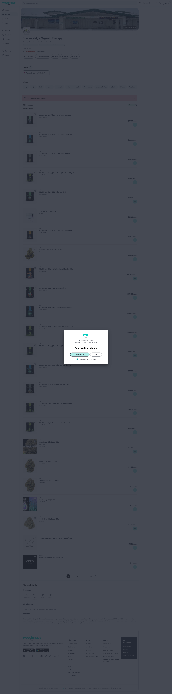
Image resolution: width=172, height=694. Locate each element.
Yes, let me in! (79, 354)
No (96, 354)
